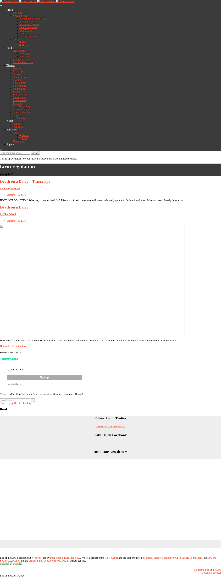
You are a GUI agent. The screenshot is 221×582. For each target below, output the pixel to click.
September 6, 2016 (16, 220)
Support (10, 144)
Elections (17, 80)
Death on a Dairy (14, 207)
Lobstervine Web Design (56, 560)
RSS (24, 44)
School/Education (22, 112)
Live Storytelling (21, 106)
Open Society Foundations (188, 557)
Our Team (18, 126)
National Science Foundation (159, 557)
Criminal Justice (21, 77)
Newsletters (19, 50)
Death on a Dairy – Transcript (25, 181)
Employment (19, 82)
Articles (17, 59)
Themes (10, 65)
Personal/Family (21, 109)
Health (16, 91)
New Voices (25, 30)
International (19, 100)
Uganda (23, 33)
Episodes (17, 12)
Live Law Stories (28, 27)
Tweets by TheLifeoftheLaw (110, 426)
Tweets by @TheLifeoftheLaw (16, 403)
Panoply (37, 557)
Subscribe (18, 39)
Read (9, 47)
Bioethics (17, 68)
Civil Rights (19, 71)
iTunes (25, 42)
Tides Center (111, 557)
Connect (4, 394)
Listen (9, 9)
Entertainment (20, 85)
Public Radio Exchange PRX (65, 557)
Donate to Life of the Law (13, 346)
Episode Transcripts (23, 62)
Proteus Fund (35, 560)
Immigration (19, 97)
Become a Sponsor (211, 572)
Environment (19, 88)
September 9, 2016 (16, 194)
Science (17, 115)
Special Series (20, 15)
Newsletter (18, 141)
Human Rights (20, 94)
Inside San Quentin (29, 24)
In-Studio (24, 21)
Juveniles (17, 103)
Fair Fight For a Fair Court (33, 18)
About (9, 120)
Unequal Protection (29, 36)
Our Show (18, 123)
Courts (16, 74)
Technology (19, 117)
